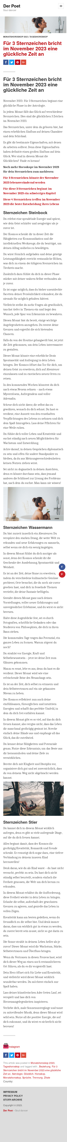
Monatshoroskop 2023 (15, 36)
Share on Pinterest (17, 62)
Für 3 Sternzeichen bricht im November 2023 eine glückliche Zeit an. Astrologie (32, 1070)
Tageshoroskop (38, 36)
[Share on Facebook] (62, 567)
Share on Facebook (5, 62)
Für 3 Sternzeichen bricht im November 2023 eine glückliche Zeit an (32, 48)
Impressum (10, 1091)
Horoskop (40, 1073)
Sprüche (26, 1077)
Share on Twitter (11, 62)
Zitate (47, 1077)
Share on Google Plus (23, 62)
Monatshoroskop (12, 1077)
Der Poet (11, 6)
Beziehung (44, 1066)
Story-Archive (12, 1099)
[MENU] (61, 6)
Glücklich (29, 1073)
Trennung (38, 1077)
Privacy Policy (13, 1095)
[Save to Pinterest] (62, 574)
